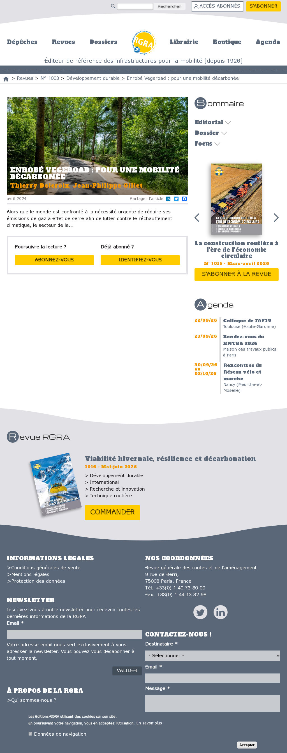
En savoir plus (149, 723)
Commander (112, 512)
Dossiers (103, 42)
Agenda (268, 42)
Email (15, 623)
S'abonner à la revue (236, 274)
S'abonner (263, 6)
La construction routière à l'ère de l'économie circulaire (237, 249)
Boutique (227, 42)
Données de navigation (60, 734)
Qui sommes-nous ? (33, 700)
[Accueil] (5, 78)
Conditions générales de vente (45, 568)
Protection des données (38, 581)
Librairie (184, 42)
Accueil (143, 42)
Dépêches (22, 42)
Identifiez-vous (140, 260)
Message (157, 689)
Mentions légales (30, 575)
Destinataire (161, 644)
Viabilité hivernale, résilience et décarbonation (170, 458)
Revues (63, 42)
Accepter (246, 745)
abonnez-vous (54, 260)
